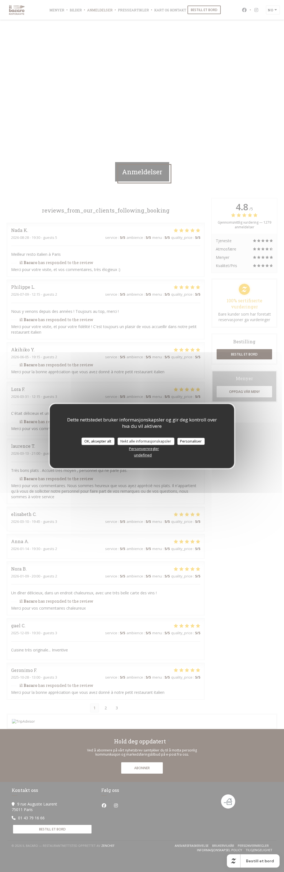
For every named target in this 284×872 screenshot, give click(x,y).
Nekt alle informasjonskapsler (145, 441)
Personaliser (191, 441)
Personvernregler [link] (144, 448)
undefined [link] (143, 454)
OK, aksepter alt (97, 441)
